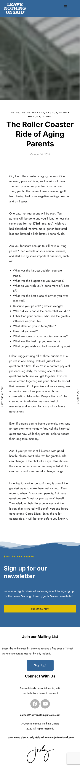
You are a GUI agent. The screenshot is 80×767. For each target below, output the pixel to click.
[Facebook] (35, 703)
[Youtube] (45, 703)
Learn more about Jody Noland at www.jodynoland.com (40, 737)
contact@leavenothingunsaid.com (40, 715)
